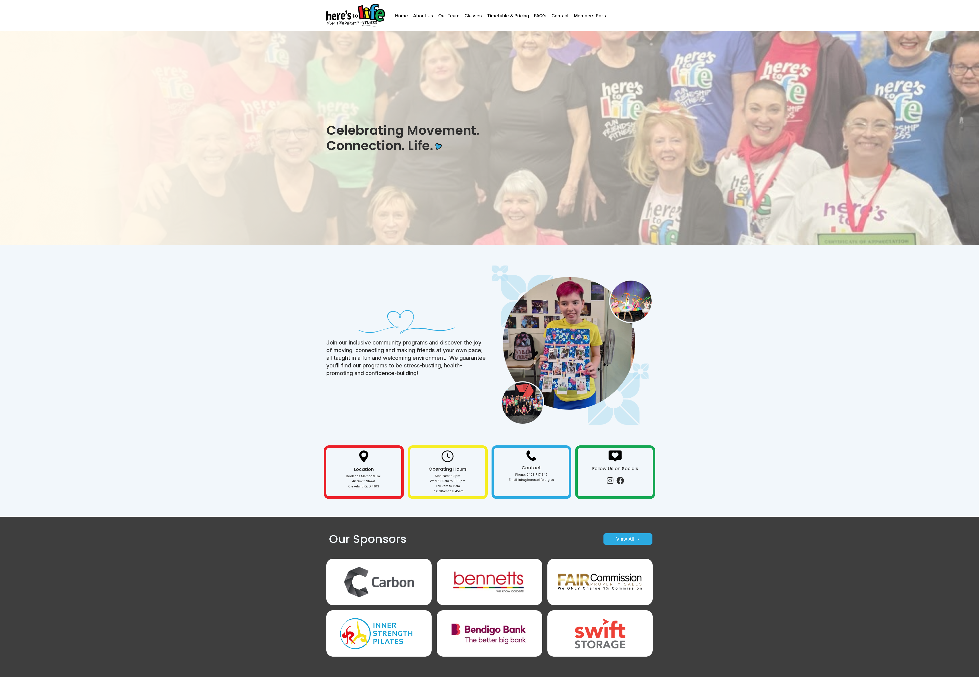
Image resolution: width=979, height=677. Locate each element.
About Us (423, 15)
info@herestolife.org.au (536, 480)
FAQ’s (540, 15)
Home (401, 15)
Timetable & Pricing (508, 15)
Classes (473, 15)
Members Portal (591, 15)
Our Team (448, 15)
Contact (560, 15)
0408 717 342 (536, 474)
